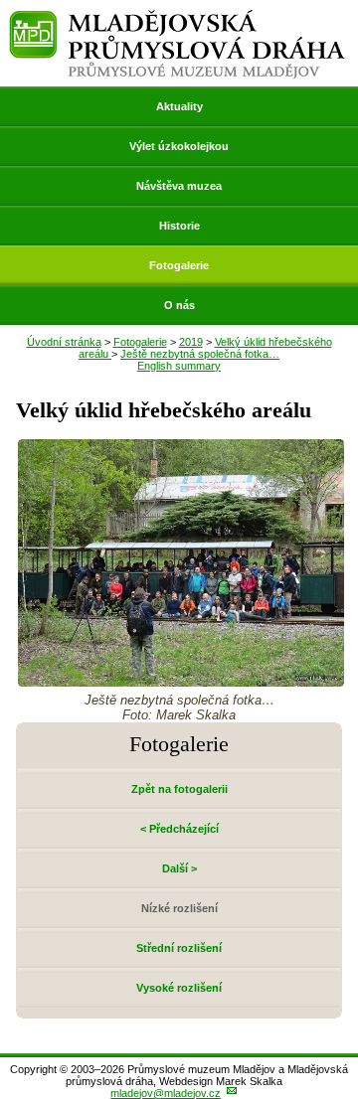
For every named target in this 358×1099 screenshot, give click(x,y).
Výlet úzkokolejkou (179, 146)
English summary (179, 366)
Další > (179, 868)
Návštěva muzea (179, 186)
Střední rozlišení (179, 948)
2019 (191, 342)
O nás (179, 305)
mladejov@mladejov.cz (165, 1093)
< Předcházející (179, 829)
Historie (179, 226)
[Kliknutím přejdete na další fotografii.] (181, 681)
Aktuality (179, 106)
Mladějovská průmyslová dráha (177, 18)
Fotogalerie (179, 265)
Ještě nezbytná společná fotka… (199, 354)
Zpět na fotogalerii (179, 789)
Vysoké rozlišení (179, 988)
